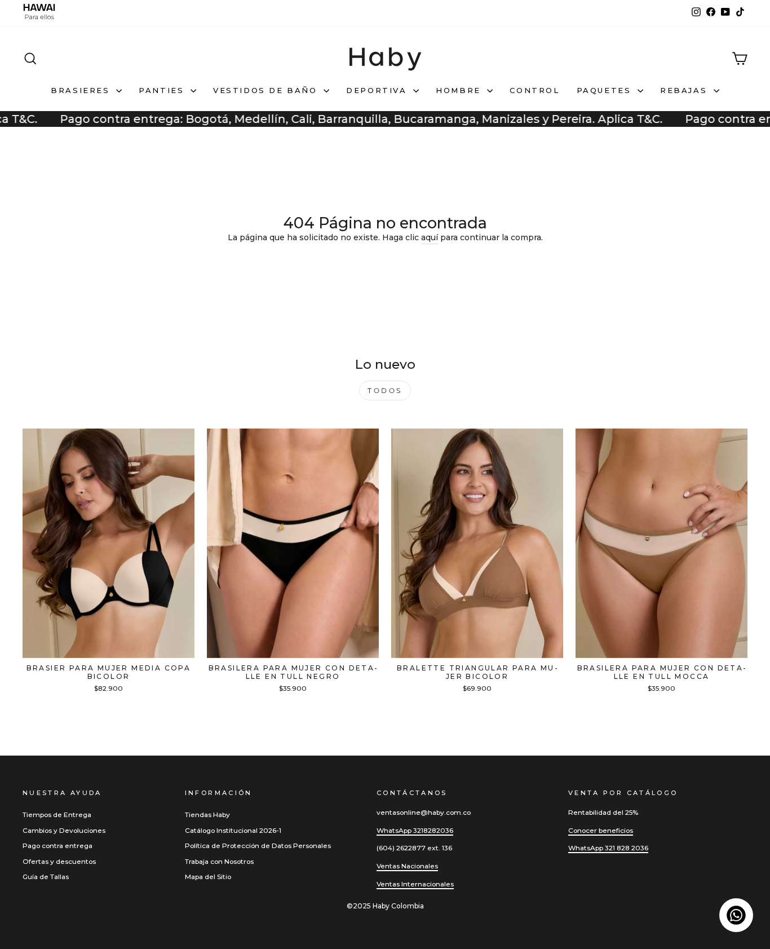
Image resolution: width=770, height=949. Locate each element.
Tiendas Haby (207, 814)
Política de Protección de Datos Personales (258, 845)
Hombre (460, 90)
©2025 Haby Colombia (385, 906)
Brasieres (82, 90)
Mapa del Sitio (208, 876)
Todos (385, 390)
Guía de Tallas (46, 876)
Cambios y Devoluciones (64, 830)
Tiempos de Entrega (57, 814)
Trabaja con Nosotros (219, 861)
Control (534, 90)
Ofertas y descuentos (59, 861)
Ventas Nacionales (407, 866)
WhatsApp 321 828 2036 (608, 848)
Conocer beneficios (600, 830)
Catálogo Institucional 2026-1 (233, 830)
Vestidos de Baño (267, 90)
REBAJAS (685, 90)
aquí (429, 237)
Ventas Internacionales (415, 884)
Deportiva (378, 90)
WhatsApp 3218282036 (415, 830)
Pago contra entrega (57, 845)
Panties (163, 90)
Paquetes (606, 90)
